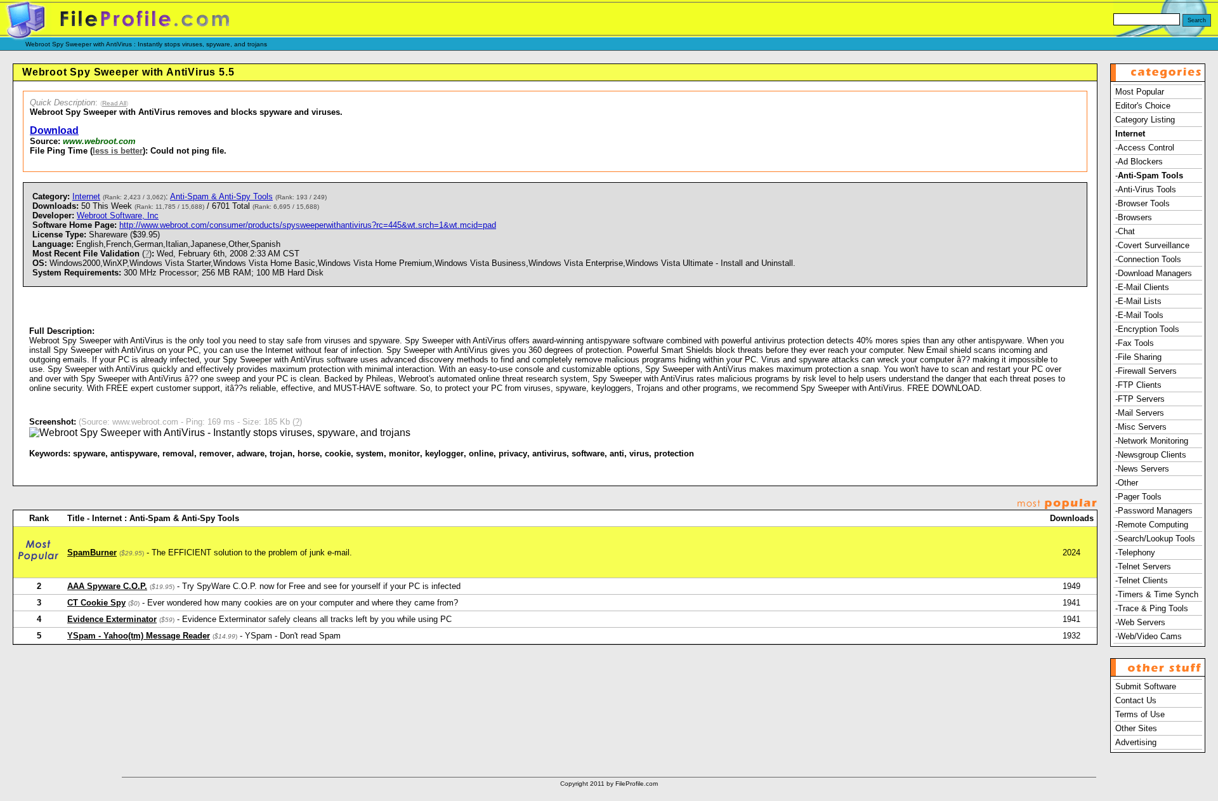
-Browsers (1133, 217)
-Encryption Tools (1147, 329)
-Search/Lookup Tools (1155, 538)
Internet (86, 196)
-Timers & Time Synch (1156, 594)
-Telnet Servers (1143, 566)
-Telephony (1135, 552)
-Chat (1125, 231)
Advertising (1135, 742)
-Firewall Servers (1146, 371)
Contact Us (1135, 700)
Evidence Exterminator (112, 619)
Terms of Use (1140, 714)
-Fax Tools (1134, 343)
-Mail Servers (1139, 413)
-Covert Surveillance (1152, 245)
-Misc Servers (1141, 427)
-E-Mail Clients (1142, 287)
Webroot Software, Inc (118, 215)
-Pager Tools (1138, 496)
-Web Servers (1140, 622)
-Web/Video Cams (1148, 636)
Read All (114, 103)
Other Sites (1136, 728)
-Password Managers (1154, 510)
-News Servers (1142, 468)
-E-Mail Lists (1138, 301)
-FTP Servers (1140, 399)
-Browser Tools (1142, 203)
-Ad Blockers (1139, 161)
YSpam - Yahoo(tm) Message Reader (138, 635)
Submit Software (1145, 686)
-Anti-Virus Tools (1145, 189)
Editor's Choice (1142, 105)
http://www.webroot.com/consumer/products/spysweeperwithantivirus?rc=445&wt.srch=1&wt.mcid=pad (307, 225)
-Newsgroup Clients (1150, 455)
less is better (118, 151)
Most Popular (1139, 91)
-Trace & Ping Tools (1151, 608)
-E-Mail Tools (1139, 315)
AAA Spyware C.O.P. (107, 586)
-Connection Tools (1148, 259)
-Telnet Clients (1141, 580)
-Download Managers (1153, 273)
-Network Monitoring (1151, 441)
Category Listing (1145, 119)
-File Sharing (1138, 357)
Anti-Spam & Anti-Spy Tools (221, 196)
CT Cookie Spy (96, 602)
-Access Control (1144, 147)
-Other (1126, 482)
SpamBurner (92, 552)
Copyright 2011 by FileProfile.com (609, 783)
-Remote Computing (1151, 524)
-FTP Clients (1138, 385)
